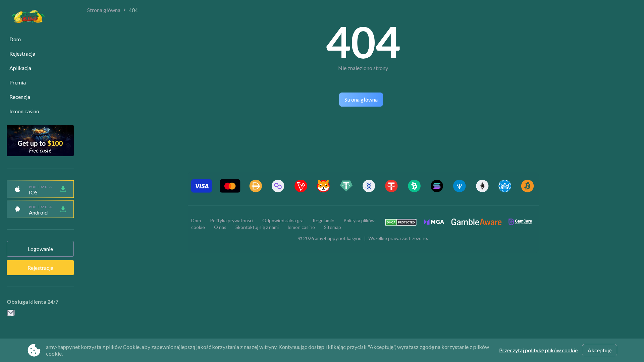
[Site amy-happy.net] (25, 17)
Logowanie (40, 249)
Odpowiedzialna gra (283, 220)
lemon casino (24, 111)
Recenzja (19, 97)
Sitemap (332, 227)
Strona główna (103, 10)
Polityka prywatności (231, 220)
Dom (15, 39)
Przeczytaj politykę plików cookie (538, 350)
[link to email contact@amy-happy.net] (11, 313)
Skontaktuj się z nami (257, 227)
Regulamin (323, 220)
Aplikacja (20, 68)
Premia (17, 82)
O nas (220, 227)
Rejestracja (22, 53)
